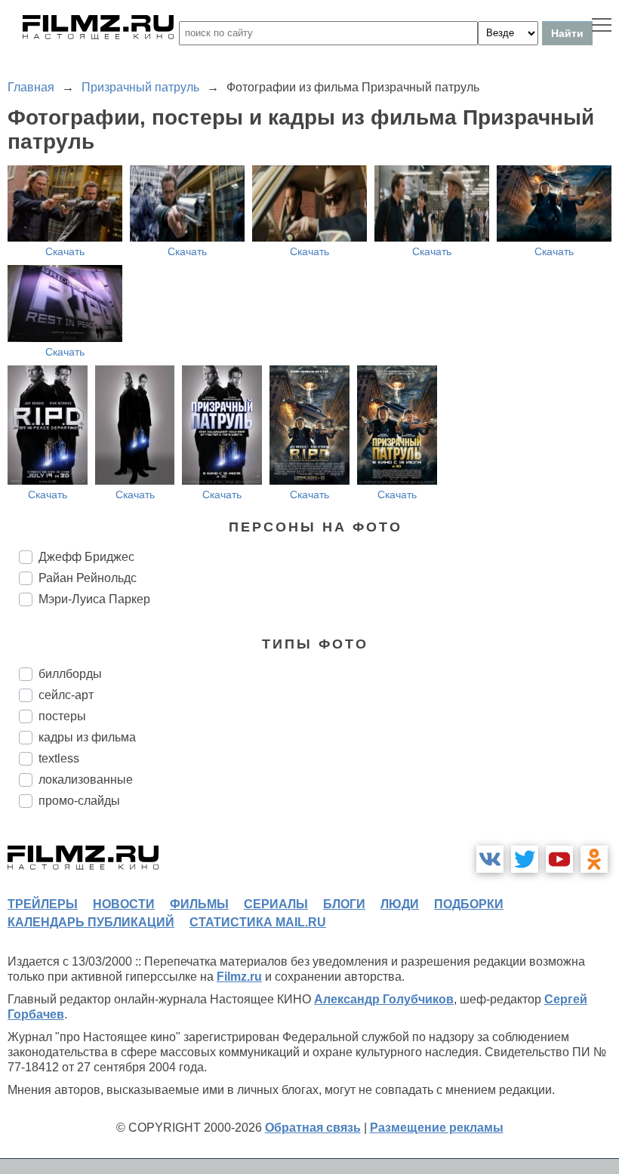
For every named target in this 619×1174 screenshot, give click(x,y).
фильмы (199, 904)
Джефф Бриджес (86, 556)
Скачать (65, 251)
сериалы (276, 904)
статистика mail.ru (257, 922)
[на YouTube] (559, 859)
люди (399, 904)
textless (58, 758)
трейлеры (43, 904)
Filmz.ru (239, 976)
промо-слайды (79, 800)
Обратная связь (313, 1127)
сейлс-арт (66, 695)
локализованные (85, 779)
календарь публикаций (91, 922)
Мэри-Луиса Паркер (94, 599)
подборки (469, 904)
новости (124, 904)
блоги (344, 904)
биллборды (70, 673)
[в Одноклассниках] (594, 859)
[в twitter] (524, 859)
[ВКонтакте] (490, 859)
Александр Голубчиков (384, 999)
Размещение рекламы (437, 1127)
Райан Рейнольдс (87, 578)
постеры (62, 716)
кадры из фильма (87, 737)
